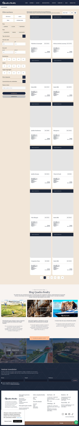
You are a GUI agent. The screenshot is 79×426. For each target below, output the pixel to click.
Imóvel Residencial (22, 399)
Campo (34, 404)
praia (8, 20)
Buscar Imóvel (21, 398)
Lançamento (21, 403)
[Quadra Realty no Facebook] (69, 414)
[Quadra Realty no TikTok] (72, 414)
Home (26, 2)
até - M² (16, 50)
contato (54, 2)
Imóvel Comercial (22, 400)
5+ (23, 59)
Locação (20, 401)
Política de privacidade (15, 384)
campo (19, 16)
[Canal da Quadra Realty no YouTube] (66, 414)
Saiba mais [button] (19, 417)
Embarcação (35, 406)
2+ (9, 59)
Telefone (51, 377)
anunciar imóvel (45, 2)
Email (26, 377)
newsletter (72, 2)
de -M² (3, 50)
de (2, 41)
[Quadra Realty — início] (9, 3)
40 (62, 277)
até (15, 41)
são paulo (8, 16)
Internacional (35, 407)
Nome (2, 377)
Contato (34, 399)
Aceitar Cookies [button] (17, 421)
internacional (20, 20)
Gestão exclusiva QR (23, 409)
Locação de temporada (23, 402)
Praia (34, 405)
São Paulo (35, 403)
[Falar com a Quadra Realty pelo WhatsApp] (76, 422)
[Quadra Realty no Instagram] (63, 414)
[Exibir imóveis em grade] (75, 12)
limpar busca (14, 96)
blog (66, 2)
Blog (34, 398)
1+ (4, 59)
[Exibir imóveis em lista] (72, 12)
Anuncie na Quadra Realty (24, 408)
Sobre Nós (35, 397)
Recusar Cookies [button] (8, 421)
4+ (18, 59)
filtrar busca (14, 93)
